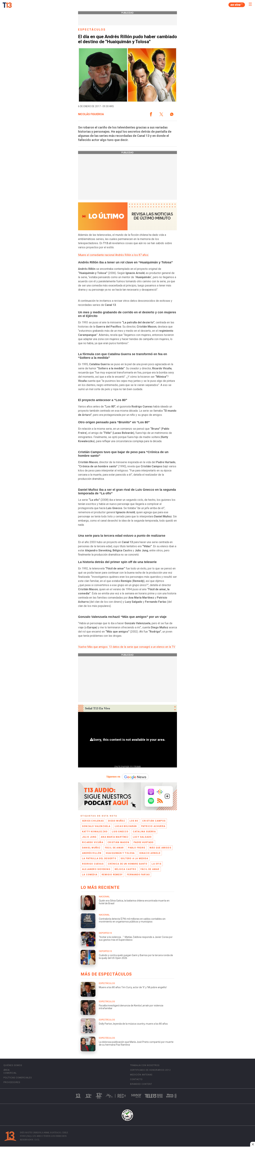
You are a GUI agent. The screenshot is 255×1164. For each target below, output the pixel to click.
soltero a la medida (134, 858)
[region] (127, 1155)
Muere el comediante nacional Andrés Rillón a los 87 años (113, 255)
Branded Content (141, 1084)
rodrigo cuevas (93, 864)
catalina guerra (144, 831)
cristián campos (153, 821)
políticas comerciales (17, 1077)
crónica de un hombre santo (127, 864)
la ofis (156, 864)
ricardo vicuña (92, 842)
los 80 (134, 821)
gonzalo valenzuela (96, 826)
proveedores (11, 1082)
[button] (151, 114)
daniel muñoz (91, 848)
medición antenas (141, 1074)
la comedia (89, 874)
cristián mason (118, 842)
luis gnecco (120, 831)
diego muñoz (116, 821)
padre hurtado (144, 842)
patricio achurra (153, 826)
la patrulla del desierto (99, 858)
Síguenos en (113, 776)
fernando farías (138, 874)
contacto (136, 1079)
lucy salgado (142, 837)
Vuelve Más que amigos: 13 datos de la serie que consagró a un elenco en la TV (126, 646)
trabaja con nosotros (144, 1065)
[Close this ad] (252, 1144)
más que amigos (160, 848)
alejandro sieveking (96, 869)
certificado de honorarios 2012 (150, 1070)
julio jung (89, 837)
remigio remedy (112, 874)
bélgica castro (125, 869)
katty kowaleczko (95, 831)
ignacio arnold (149, 853)
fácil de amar (114, 848)
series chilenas (93, 821)
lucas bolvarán (126, 826)
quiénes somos (12, 1065)
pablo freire (136, 848)
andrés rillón (91, 853)
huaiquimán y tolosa (120, 853)
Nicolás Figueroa (91, 114)
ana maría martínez (115, 837)
